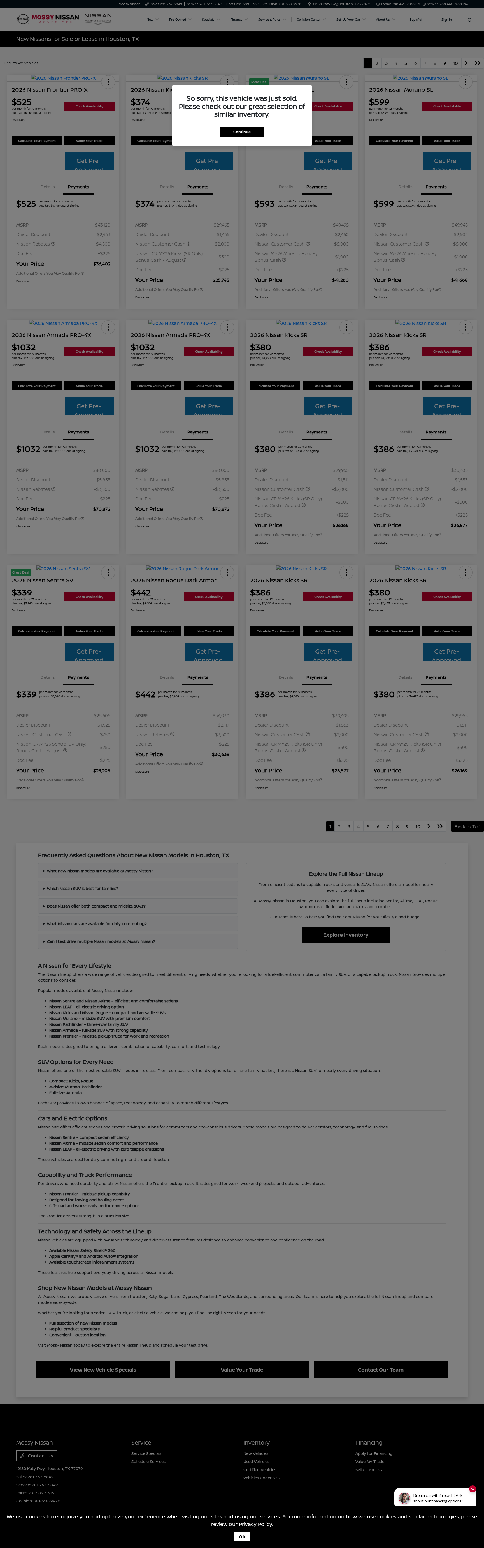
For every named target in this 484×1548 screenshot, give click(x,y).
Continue (242, 131)
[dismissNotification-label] (472, 1488)
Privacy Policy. (256, 1524)
